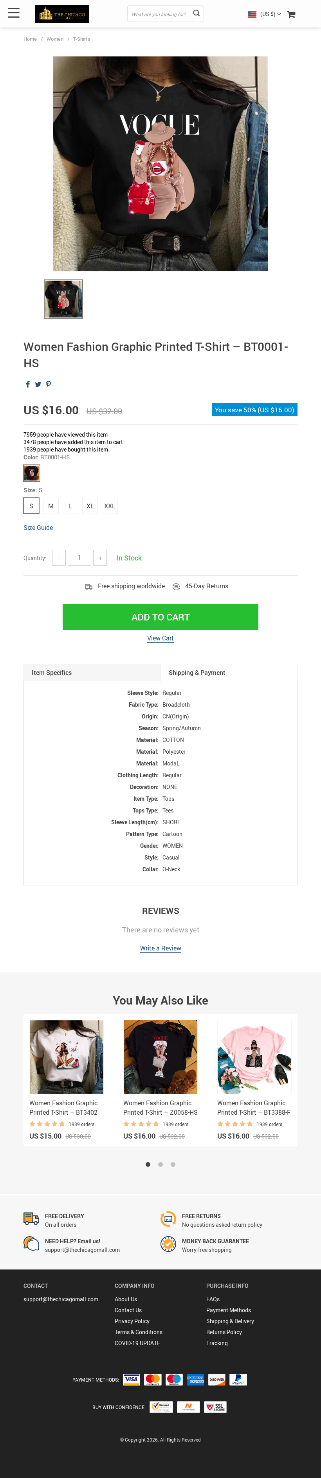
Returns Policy (224, 1332)
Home (30, 38)
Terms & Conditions (138, 1332)
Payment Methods (228, 1310)
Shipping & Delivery (230, 1321)
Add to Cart (161, 617)
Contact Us (128, 1310)
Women (55, 38)
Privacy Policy (132, 1321)
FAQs (213, 1299)
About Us (126, 1299)
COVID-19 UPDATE (137, 1343)
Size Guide (38, 527)
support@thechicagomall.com (60, 1299)
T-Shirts (81, 38)
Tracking (217, 1343)
